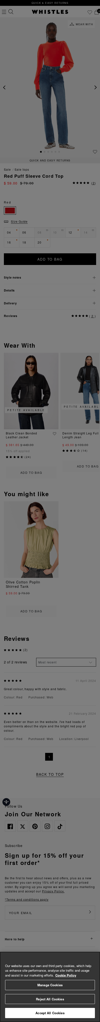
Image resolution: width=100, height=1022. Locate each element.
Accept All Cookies (49, 1013)
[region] (50, 987)
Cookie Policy (65, 975)
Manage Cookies (50, 985)
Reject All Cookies (50, 999)
